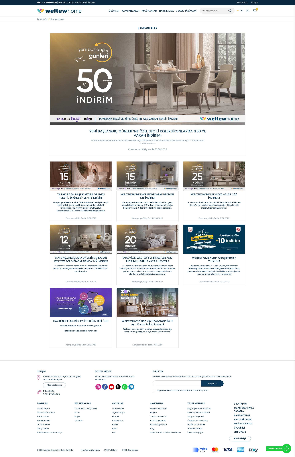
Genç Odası (43, 428)
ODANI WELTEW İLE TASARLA (244, 409)
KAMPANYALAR (130, 11)
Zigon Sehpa (118, 412)
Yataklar (79, 420)
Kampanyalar (57, 19)
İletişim (153, 412)
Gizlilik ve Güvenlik (196, 424)
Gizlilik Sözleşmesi (130, 450)
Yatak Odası (43, 416)
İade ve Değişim (195, 432)
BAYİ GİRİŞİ (240, 438)
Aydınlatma (118, 420)
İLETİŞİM (254, 2)
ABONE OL (212, 383)
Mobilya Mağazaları (90, 450)
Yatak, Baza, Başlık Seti (86, 408)
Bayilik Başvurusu (158, 424)
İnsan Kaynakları (158, 420)
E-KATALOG (240, 403)
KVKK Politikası (110, 450)
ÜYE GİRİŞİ (239, 427)
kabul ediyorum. (183, 390)
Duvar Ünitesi (43, 424)
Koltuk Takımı (43, 408)
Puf (113, 432)
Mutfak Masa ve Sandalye (49, 432)
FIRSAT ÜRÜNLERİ (186, 11)
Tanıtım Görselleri (158, 416)
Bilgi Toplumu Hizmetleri (199, 408)
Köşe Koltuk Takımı (46, 412)
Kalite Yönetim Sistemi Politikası (165, 432)
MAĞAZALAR (149, 11)
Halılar (115, 424)
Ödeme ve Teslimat (197, 420)
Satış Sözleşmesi (195, 416)
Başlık (77, 416)
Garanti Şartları (194, 428)
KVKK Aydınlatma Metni (198, 412)
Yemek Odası (43, 420)
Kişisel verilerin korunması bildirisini (175, 390)
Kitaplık (115, 416)
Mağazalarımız (54, 384)
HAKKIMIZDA (242, 2)
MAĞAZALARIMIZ (243, 423)
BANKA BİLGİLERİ (243, 419)
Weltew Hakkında (158, 408)
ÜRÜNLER (114, 11)
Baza (77, 412)
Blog (152, 428)
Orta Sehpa (118, 408)
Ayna (114, 428)
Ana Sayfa (42, 19)
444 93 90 (50, 391)
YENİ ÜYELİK (240, 431)
